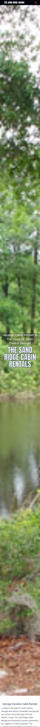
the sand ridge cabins (14, 2)
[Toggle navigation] (35, 2)
